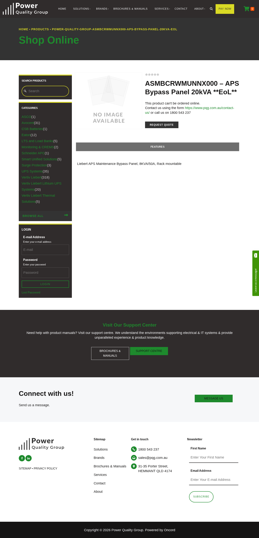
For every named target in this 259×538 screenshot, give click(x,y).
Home (62, 8)
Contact (181, 8)
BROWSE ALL (33, 216)
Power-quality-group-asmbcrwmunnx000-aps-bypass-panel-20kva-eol (114, 29)
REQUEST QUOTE (162, 124)
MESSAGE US (213, 396)
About (199, 8)
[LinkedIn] (28, 458)
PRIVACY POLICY (45, 468)
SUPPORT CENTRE (149, 349)
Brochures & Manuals (130, 8)
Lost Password (31, 292)
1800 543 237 (148, 449)
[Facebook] (22, 458)
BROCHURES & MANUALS (110, 349)
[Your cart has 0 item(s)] (249, 9)
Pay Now (225, 8)
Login (45, 284)
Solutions (81, 8)
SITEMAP (25, 468)
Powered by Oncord (160, 530)
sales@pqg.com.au (152, 458)
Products (40, 29)
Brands (102, 8)
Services (162, 8)
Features (158, 146)
